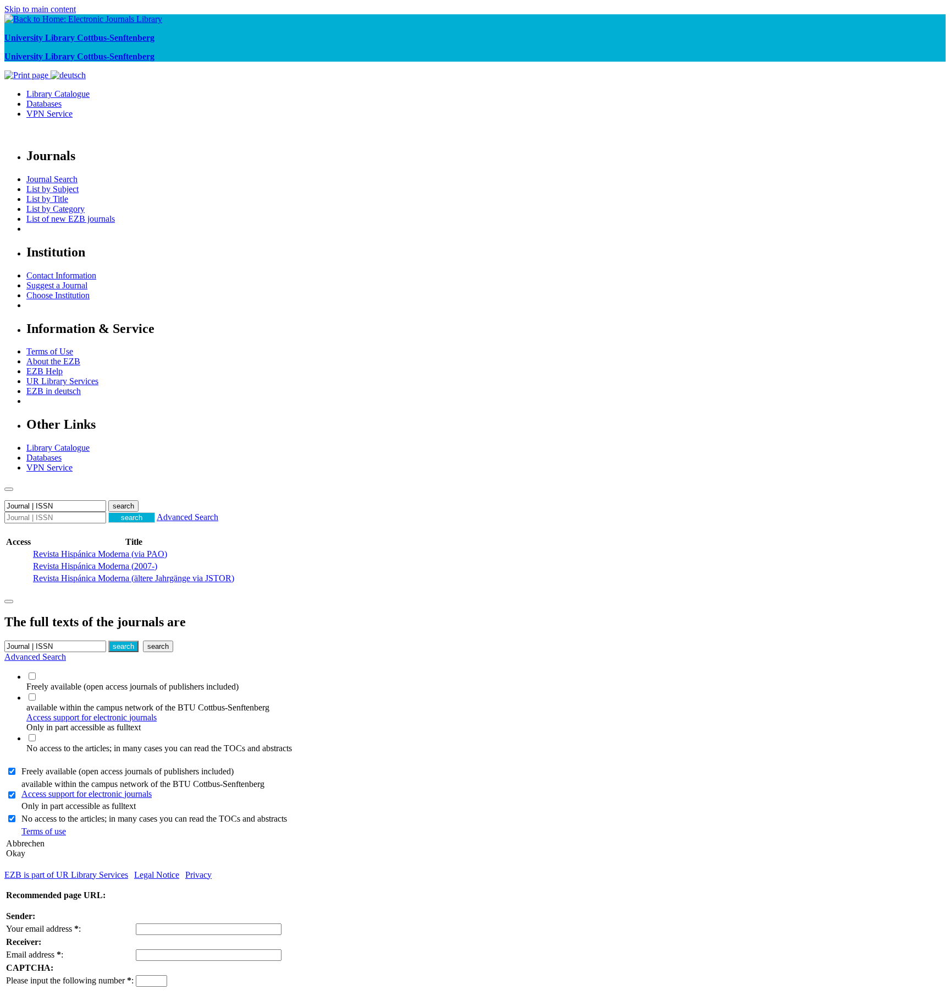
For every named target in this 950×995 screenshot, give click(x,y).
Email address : (34, 954)
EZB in (53, 391)
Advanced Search (187, 517)
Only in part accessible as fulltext (78, 806)
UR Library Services (62, 381)
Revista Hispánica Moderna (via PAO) (100, 554)
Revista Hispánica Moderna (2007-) (95, 566)
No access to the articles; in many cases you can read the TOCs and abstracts (154, 818)
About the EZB (53, 361)
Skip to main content (40, 9)
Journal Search (52, 179)
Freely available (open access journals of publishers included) (127, 771)
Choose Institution (58, 295)
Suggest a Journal (56, 285)
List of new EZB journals (70, 218)
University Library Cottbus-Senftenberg (79, 37)
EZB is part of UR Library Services (66, 874)
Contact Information (61, 275)
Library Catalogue (58, 94)
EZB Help (44, 371)
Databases (44, 103)
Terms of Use (49, 351)
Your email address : (43, 928)
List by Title (47, 199)
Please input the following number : (70, 980)
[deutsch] (68, 75)
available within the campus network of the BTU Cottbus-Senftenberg (142, 789)
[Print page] (27, 75)
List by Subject (52, 189)
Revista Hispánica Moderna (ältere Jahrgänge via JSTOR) (133, 578)
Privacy (198, 874)
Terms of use (43, 831)
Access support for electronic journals (91, 717)
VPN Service (49, 113)
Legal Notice (156, 874)
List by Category (55, 209)
